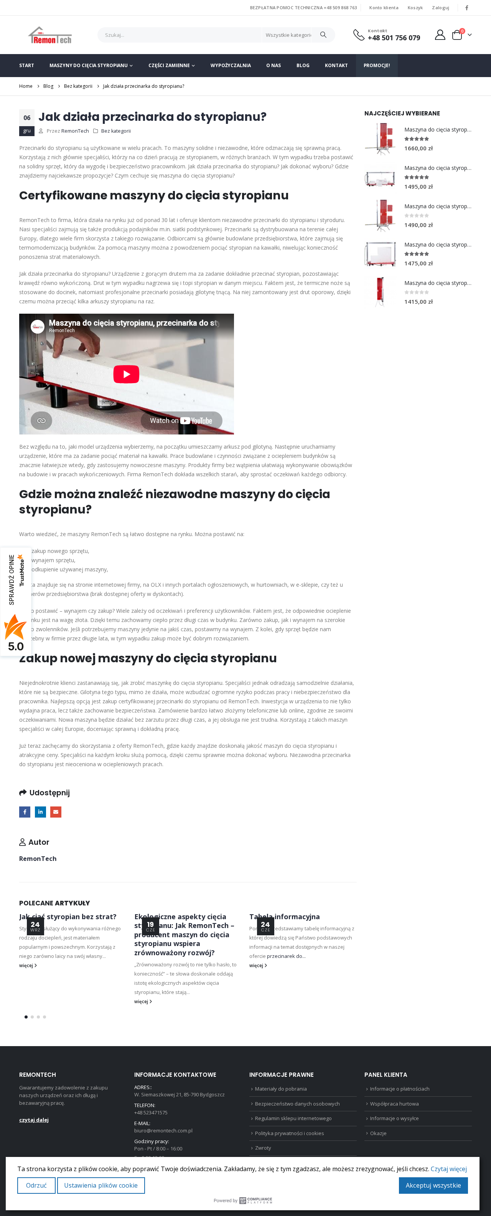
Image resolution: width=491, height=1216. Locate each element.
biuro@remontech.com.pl (163, 1130)
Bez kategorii (116, 131)
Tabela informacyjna (284, 916)
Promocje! (377, 65)
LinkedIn (40, 812)
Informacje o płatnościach (400, 1088)
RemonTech (75, 131)
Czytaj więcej (449, 1169)
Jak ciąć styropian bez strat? (68, 916)
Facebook (24, 812)
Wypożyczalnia (230, 65)
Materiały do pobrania (281, 1088)
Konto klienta (384, 7)
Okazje (378, 1133)
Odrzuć (36, 1185)
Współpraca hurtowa (394, 1103)
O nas (273, 65)
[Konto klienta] (440, 35)
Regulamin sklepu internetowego (293, 1118)
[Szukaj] (323, 35)
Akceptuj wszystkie (433, 1185)
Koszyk (415, 7)
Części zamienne (169, 65)
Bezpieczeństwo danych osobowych (297, 1103)
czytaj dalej (34, 1119)
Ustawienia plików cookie (101, 1185)
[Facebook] (467, 8)
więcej (26, 965)
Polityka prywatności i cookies (289, 1133)
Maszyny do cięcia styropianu (88, 65)
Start (26, 65)
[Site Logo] (50, 35)
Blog (303, 65)
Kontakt (336, 65)
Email (55, 812)
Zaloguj (440, 7)
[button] (26, 1017)
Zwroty (263, 1147)
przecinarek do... (286, 956)
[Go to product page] (380, 139)
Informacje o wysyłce (394, 1118)
